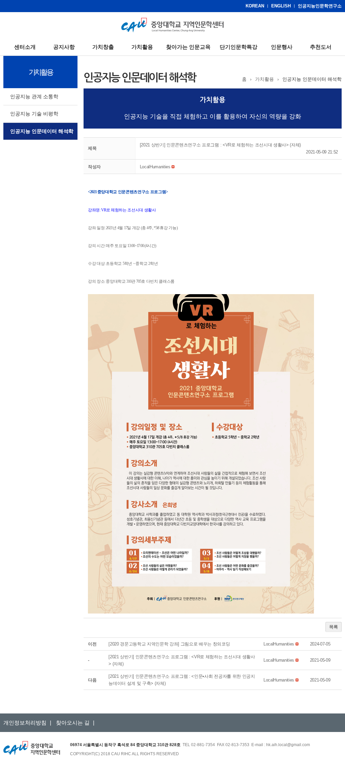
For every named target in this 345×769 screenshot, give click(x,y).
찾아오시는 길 (73, 723)
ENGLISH (281, 5)
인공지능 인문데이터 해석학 (41, 131)
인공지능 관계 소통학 (34, 96)
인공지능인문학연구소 (320, 5)
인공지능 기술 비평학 (34, 113)
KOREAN (255, 5)
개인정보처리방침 (24, 723)
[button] (155, 166)
